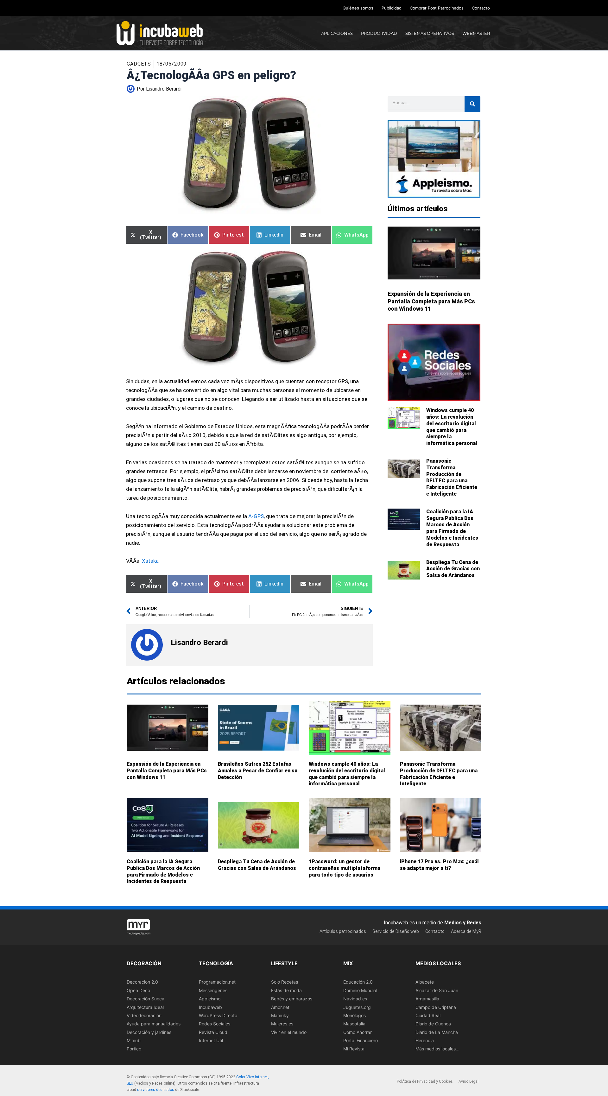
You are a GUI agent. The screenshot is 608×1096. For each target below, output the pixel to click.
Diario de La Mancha (436, 1032)
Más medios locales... (437, 1048)
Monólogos (354, 1015)
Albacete (424, 982)
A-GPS (256, 516)
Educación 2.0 (358, 982)
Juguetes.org (357, 1007)
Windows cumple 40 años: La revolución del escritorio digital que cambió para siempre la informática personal (451, 426)
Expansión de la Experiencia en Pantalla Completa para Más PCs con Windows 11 (431, 301)
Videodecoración (144, 1015)
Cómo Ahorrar (357, 1032)
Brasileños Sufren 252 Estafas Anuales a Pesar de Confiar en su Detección (257, 770)
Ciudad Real (427, 1015)
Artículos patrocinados (343, 931)
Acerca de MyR (466, 931)
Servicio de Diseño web (395, 931)
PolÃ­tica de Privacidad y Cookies (425, 1081)
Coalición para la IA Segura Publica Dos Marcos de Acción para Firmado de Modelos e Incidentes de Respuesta (452, 528)
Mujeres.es (282, 1023)
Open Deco (138, 990)
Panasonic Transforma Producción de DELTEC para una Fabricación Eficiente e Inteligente (451, 477)
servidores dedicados (155, 1089)
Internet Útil (211, 1040)
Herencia (424, 1040)
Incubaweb (210, 1007)
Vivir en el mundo (289, 1032)
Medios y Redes (462, 923)
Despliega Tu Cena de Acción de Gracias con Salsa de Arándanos (453, 569)
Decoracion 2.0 (142, 982)
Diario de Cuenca (433, 1023)
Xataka (150, 561)
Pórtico (134, 1048)
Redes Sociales (214, 1023)
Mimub (134, 1040)
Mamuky (280, 1015)
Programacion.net (217, 982)
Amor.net (280, 1007)
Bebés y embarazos (291, 998)
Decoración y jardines (149, 1032)
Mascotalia (354, 1023)
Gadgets (139, 64)
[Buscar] (472, 104)
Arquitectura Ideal (145, 1007)
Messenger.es (213, 990)
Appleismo (209, 998)
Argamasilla (427, 998)
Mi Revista (353, 1048)
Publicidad (392, 7)
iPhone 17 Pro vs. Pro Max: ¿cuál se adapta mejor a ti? (439, 864)
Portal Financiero (360, 1040)
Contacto (481, 7)
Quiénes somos (358, 7)
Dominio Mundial (360, 990)
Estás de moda (286, 990)
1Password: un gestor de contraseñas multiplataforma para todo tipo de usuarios (344, 868)
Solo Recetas (284, 982)
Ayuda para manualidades (153, 1023)
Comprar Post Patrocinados (437, 7)
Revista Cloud (213, 1032)
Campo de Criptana (435, 1007)
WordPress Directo (218, 1015)
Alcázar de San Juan (436, 990)
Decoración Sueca (145, 998)
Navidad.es (355, 998)
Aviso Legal (468, 1081)
